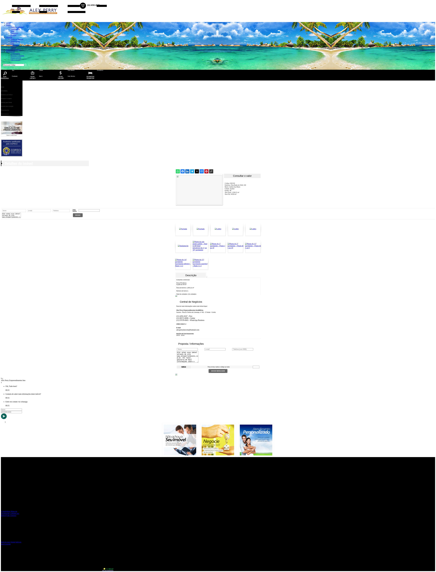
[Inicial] (30, 17)
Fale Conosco (15, 60)
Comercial (14, 33)
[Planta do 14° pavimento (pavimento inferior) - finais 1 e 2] (183, 266)
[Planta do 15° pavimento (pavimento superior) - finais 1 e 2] (200, 266)
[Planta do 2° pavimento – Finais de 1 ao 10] (235, 248)
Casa (12, 31)
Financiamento (16, 58)
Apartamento (15, 29)
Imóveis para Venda (8, 542)
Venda (8, 25)
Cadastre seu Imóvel (13, 50)
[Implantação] (183, 246)
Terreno (13, 35)
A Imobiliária (15, 54)
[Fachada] (183, 229)
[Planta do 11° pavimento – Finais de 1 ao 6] (253, 248)
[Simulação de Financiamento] (11, 136)
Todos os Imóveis (17, 27)
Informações (10, 52)
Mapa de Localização (9, 512)
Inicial (8, 23)
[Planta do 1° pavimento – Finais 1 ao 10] (218, 248)
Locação (9, 37)
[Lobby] (218, 229)
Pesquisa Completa (17, 56)
